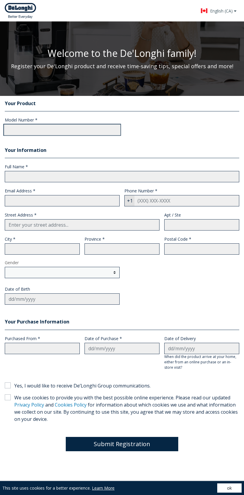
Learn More (103, 488)
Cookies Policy (71, 404)
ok (229, 488)
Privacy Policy (29, 404)
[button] (218, 10)
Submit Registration (122, 444)
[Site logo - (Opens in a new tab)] (20, 10)
